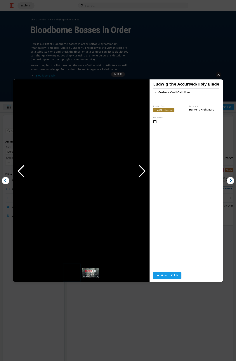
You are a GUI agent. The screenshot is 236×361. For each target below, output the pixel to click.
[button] (81, 171)
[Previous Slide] (20, 171)
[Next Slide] (142, 171)
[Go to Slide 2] (90, 272)
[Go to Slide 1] (72, 273)
